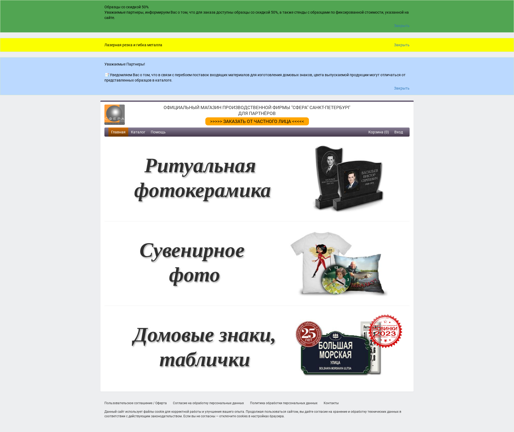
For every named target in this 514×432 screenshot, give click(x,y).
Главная (118, 132)
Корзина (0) (378, 132)
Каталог (138, 132)
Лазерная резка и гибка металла (133, 45)
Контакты (331, 403)
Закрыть (402, 26)
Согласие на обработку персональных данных (208, 403)
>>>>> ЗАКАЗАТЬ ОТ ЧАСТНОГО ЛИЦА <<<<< (257, 121)
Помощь (158, 132)
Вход (398, 132)
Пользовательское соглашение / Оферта (135, 403)
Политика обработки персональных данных (284, 403)
